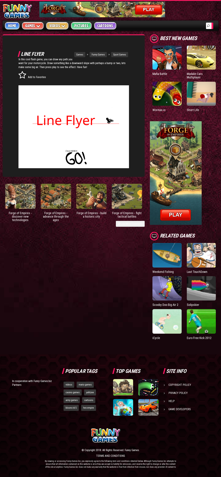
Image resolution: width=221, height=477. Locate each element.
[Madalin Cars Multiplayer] (201, 58)
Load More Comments (131, 223)
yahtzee (90, 392)
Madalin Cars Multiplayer (195, 75)
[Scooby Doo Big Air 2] (166, 288)
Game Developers (180, 409)
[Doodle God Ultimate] (123, 407)
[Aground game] (123, 387)
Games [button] (30, 25)
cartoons (88, 400)
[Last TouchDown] (201, 255)
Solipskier (193, 305)
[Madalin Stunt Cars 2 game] (148, 407)
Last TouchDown (197, 272)
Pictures (81, 25)
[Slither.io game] (148, 387)
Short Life (193, 110)
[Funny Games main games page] (150, 435)
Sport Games (119, 54)
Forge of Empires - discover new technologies (20, 216)
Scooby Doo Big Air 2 (165, 305)
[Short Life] (201, 94)
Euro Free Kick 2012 (199, 338)
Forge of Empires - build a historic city (91, 214)
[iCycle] (166, 321)
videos (69, 384)
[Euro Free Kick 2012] (201, 321)
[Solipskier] (201, 288)
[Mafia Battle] (166, 58)
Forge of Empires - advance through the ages (56, 216)
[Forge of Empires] (20, 196)
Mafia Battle (159, 74)
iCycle (156, 338)
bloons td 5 (71, 407)
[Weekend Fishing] (166, 255)
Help (172, 401)
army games (72, 400)
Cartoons (105, 25)
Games (79, 54)
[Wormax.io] (166, 94)
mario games (85, 384)
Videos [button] (54, 25)
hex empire (88, 407)
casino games (73, 392)
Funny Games (98, 54)
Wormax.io (158, 110)
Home (12, 25)
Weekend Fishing (163, 272)
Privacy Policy (178, 393)
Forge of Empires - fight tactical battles (127, 214)
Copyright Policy (180, 385)
